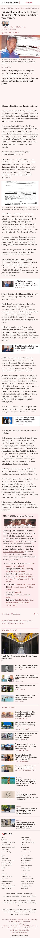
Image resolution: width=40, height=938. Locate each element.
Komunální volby (6, 852)
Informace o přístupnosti (19, 924)
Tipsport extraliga (6, 863)
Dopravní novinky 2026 (27, 881)
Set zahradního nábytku (22, 903)
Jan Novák (23, 740)
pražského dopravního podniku (13, 552)
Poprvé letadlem (6, 879)
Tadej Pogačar (25, 847)
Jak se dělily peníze (18, 571)
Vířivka (19, 905)
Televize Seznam (8, 928)
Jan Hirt (23, 845)
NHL (2, 870)
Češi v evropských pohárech (28, 896)
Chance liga (4, 858)
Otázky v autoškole (26, 886)
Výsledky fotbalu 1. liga (7, 861)
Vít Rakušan (18, 592)
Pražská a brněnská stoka (24, 600)
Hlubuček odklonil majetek (25, 584)
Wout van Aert (25, 850)
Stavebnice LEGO (31, 910)
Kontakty (34, 920)
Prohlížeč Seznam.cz (30, 926)
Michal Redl (20, 577)
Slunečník (5, 903)
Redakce (10, 922)
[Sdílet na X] (38, 614)
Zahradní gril (33, 903)
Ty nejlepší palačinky (27, 858)
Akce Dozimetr (15, 541)
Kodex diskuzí (31, 928)
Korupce (3, 623)
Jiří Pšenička (20, 27)
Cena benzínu (15, 896)
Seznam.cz (29, 2)
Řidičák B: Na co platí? (27, 884)
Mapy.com (19, 894)
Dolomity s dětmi (6, 889)
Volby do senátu (5, 850)
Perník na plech (25, 870)
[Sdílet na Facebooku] (35, 614)
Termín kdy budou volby (8, 847)
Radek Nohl (24, 718)
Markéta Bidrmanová (27, 770)
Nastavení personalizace (19, 932)
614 (18, 32)
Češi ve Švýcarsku (6, 884)
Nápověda (27, 920)
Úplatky (10, 623)
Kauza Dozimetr (19, 623)
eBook (6, 32)
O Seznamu (13, 920)
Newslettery (14, 930)
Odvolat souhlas (24, 930)
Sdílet (12, 32)
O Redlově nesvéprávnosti (16, 587)
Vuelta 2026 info (25, 840)
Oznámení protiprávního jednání (12, 926)
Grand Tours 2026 (26, 852)
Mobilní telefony (21, 910)
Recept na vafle (25, 868)
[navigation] (2, 2)
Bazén (15, 900)
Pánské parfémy (24, 914)
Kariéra (20, 920)
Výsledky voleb (5, 845)
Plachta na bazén (22, 900)
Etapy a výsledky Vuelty (27, 842)
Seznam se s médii (20, 928)
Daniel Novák (24, 729)
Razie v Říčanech (18, 566)
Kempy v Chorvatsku (7, 876)
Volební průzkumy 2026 (8, 842)
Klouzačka (11, 903)
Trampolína (31, 900)
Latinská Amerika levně (8, 886)
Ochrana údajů (26, 922)
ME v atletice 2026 (6, 865)
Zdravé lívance (25, 863)
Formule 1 (4, 868)
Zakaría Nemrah (23, 579)
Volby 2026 (4, 840)
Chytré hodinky (14, 914)
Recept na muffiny (26, 861)
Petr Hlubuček (11, 579)
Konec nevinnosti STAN (14, 603)
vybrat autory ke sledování (8, 29)
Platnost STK (24, 889)
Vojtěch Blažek (7, 27)
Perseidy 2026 (7, 896)
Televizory (32, 912)
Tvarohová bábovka (26, 865)
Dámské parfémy (8, 912)
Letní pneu (17, 912)
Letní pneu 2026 (25, 876)
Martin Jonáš (24, 750)
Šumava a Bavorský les (7, 881)
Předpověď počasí (28, 894)
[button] (20, 46)
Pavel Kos (29, 577)
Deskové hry (25, 912)
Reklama (17, 922)
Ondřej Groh (24, 761)
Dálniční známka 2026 (27, 879)
